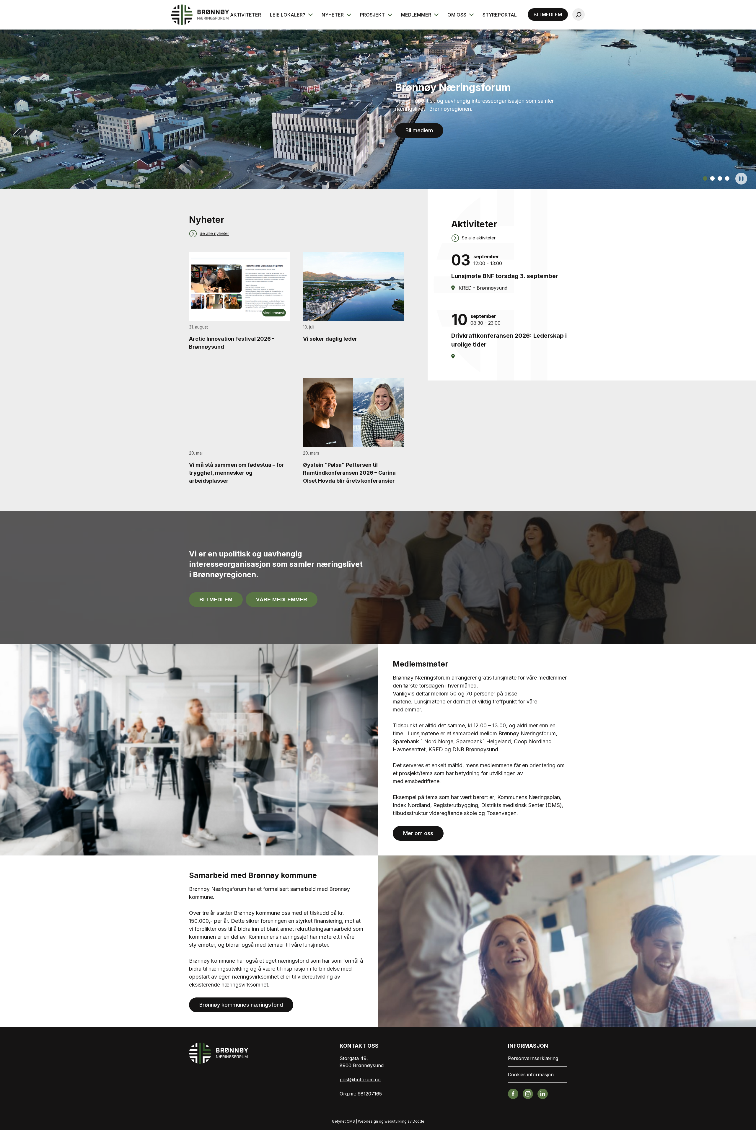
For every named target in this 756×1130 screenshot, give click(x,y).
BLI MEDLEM (548, 14)
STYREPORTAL (500, 15)
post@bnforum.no (360, 1079)
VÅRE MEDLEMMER (281, 599)
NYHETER (333, 15)
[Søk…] (578, 14)
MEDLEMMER (416, 15)
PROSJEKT (373, 15)
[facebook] (513, 1093)
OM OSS (457, 15)
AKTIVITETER (245, 15)
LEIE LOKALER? (288, 15)
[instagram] (528, 1093)
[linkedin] (542, 1093)
